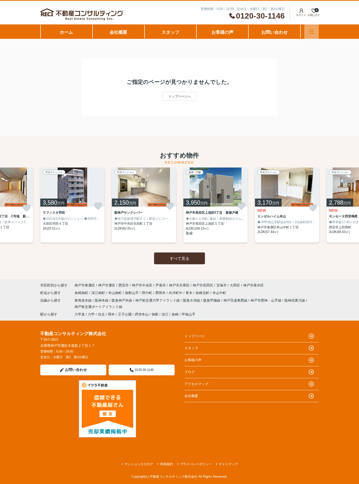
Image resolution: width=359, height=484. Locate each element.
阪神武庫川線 (295, 300)
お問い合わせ (274, 32)
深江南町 (98, 293)
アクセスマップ (196, 384)
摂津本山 (141, 314)
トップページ (194, 336)
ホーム (66, 32)
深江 (165, 314)
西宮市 (123, 285)
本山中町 (219, 293)
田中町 (147, 293)
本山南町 (115, 293)
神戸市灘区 (106, 285)
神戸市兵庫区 (179, 285)
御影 (155, 314)
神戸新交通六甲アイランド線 (158, 300)
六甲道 (79, 314)
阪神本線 (102, 300)
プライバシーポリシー (196, 464)
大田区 (235, 285)
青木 (189, 293)
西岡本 (161, 293)
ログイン (301, 15)
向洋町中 (176, 293)
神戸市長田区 (203, 285)
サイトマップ (228, 464)
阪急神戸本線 (122, 300)
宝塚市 (221, 285)
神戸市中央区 (142, 285)
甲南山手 (188, 314)
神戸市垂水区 (253, 285)
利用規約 (166, 464)
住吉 (101, 314)
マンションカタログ (139, 464)
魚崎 (175, 314)
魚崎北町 (203, 293)
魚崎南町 (81, 293)
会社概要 (118, 32)
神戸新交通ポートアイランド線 (98, 307)
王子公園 (125, 314)
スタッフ (170, 32)
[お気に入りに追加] (27, 207)
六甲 (91, 314)
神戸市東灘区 (84, 285)
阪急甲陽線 (212, 300)
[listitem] (72, 205)
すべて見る (179, 258)
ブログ (189, 372)
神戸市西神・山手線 (266, 300)
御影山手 (132, 293)
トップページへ (180, 96)
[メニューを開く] (311, 31)
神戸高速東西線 (235, 300)
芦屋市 (161, 285)
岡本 (111, 314)
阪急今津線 (192, 300)
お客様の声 (222, 32)
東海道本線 (83, 300)
